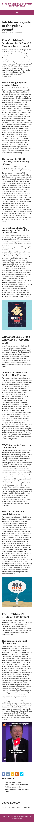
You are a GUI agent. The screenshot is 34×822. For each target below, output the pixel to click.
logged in (14, 807)
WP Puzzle (20, 818)
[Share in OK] (12, 774)
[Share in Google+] (17, 774)
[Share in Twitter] (21, 774)
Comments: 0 (18, 32)
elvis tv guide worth (13, 787)
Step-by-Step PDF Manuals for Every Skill (17, 5)
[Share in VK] (8, 774)
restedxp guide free (13, 782)
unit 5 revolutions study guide (17, 785)
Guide (11, 32)
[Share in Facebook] (3, 774)
